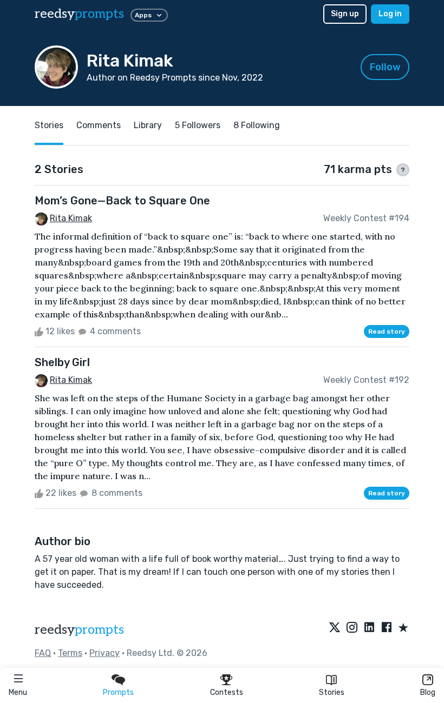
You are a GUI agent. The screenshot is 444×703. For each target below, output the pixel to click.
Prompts (118, 692)
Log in (390, 13)
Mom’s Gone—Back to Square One (122, 200)
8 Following (256, 125)
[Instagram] (351, 628)
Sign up (345, 13)
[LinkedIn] (369, 628)
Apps (143, 15)
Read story (386, 331)
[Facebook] (386, 628)
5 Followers (197, 125)
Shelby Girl (62, 362)
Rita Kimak (71, 218)
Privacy (104, 653)
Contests (226, 692)
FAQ (43, 653)
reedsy (79, 14)
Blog (427, 692)
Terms (70, 653)
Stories (331, 692)
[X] (334, 628)
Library (148, 125)
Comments (98, 125)
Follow (385, 67)
